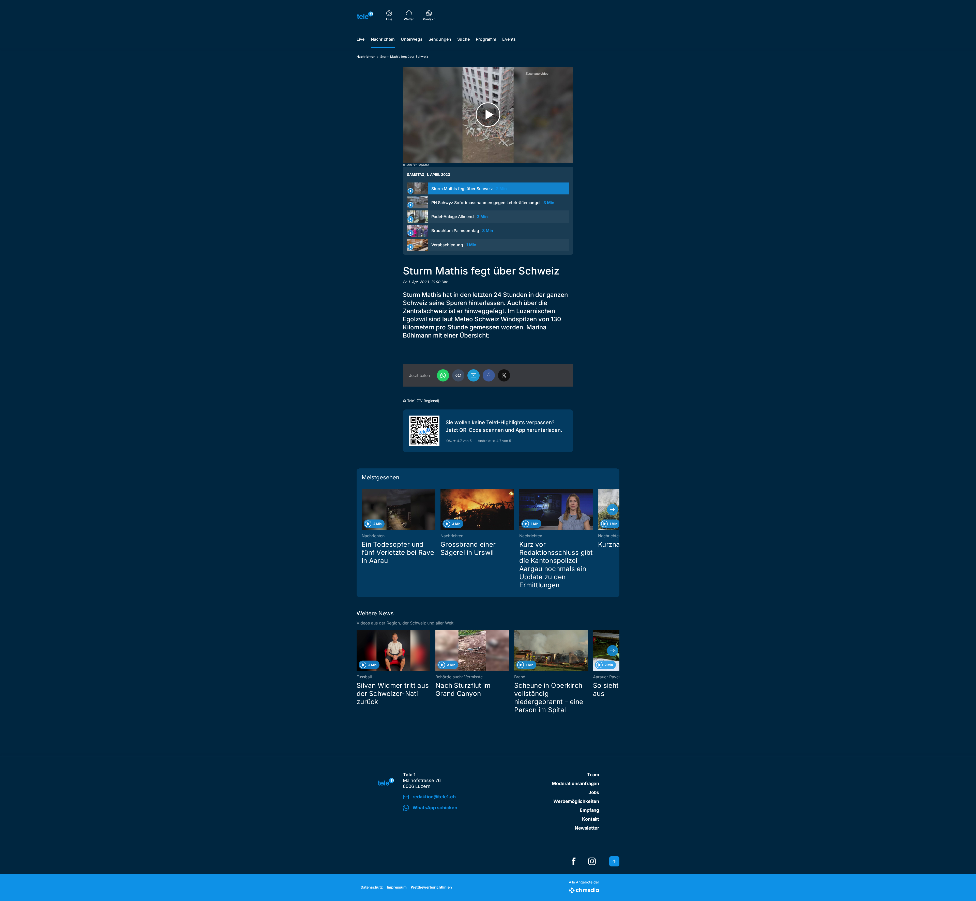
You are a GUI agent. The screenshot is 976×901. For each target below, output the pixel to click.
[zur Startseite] (365, 15)
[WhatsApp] (443, 375)
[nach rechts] (612, 509)
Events (509, 39)
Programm (486, 39)
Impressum (397, 887)
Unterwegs (411, 39)
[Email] (473, 375)
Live (361, 39)
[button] (458, 375)
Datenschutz (372, 887)
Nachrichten (383, 39)
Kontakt (590, 819)
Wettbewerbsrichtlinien (431, 887)
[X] (504, 375)
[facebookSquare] (574, 861)
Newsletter (587, 828)
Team (593, 774)
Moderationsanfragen (575, 783)
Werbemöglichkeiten (576, 801)
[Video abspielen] (488, 115)
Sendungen (440, 39)
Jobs (593, 792)
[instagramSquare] (592, 861)
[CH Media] (584, 889)
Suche (463, 39)
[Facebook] (489, 375)
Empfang (589, 810)
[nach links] (363, 509)
